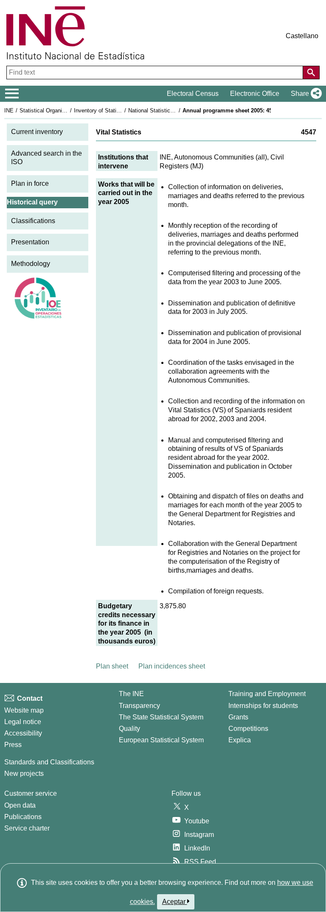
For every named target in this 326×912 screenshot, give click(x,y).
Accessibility (23, 733)
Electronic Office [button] (254, 93)
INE (9, 110)
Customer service (30, 793)
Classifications (33, 220)
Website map (24, 710)
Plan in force (30, 183)
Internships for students (263, 705)
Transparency (139, 705)
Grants (238, 717)
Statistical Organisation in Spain (59, 110)
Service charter (27, 828)
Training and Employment (267, 693)
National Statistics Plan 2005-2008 (170, 110)
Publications (23, 816)
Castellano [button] (302, 35)
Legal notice (22, 721)
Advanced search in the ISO (46, 158)
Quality (129, 728)
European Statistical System (161, 740)
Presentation (30, 242)
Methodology (30, 263)
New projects (24, 773)
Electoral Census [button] (193, 93)
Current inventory (37, 131)
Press (13, 744)
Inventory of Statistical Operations (116, 110)
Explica (239, 740)
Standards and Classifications (49, 762)
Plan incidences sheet (171, 666)
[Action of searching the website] (311, 72)
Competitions (248, 728)
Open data (20, 805)
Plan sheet (112, 666)
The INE (131, 693)
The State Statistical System (161, 717)
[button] (304, 93)
